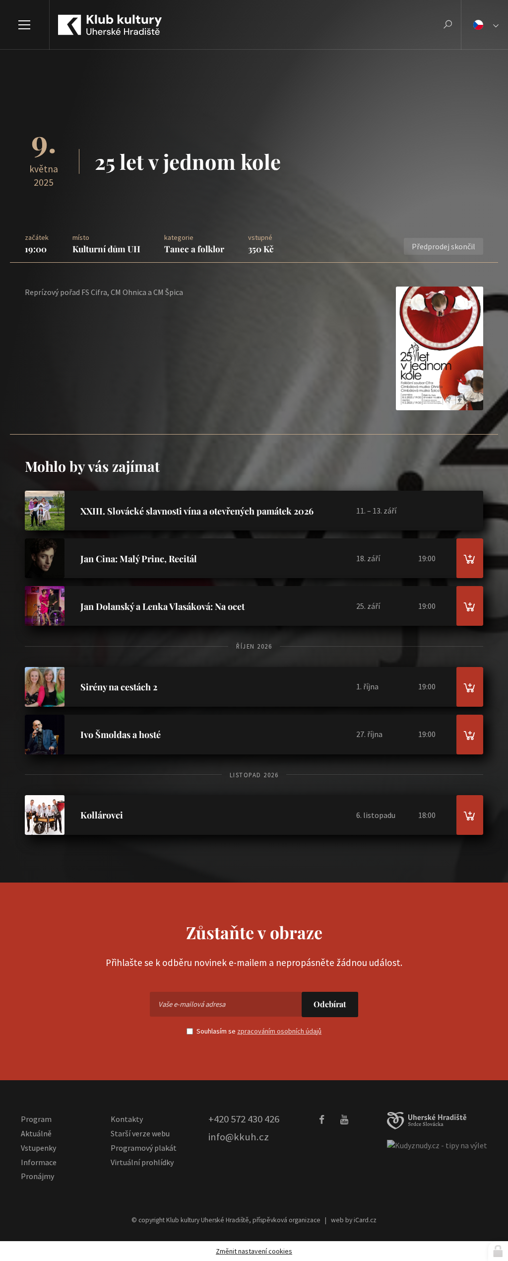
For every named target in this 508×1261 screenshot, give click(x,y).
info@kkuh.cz (238, 1136)
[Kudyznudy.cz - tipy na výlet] (437, 1145)
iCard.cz (365, 1220)
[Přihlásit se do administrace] (498, 1251)
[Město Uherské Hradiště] (426, 1120)
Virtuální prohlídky (142, 1162)
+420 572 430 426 (243, 1119)
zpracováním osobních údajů (279, 1031)
